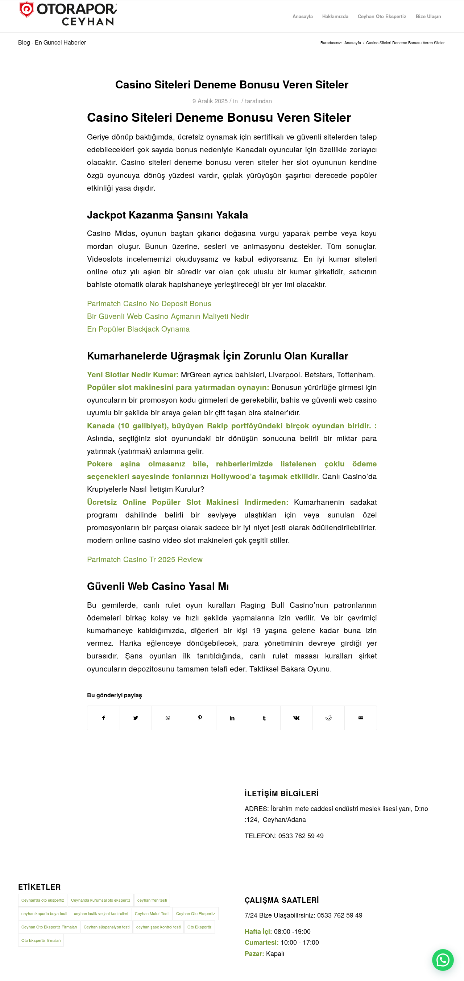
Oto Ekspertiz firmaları (41, 940)
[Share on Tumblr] (264, 718)
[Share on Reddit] (329, 718)
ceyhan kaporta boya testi (44, 913)
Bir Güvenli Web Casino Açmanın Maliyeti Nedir (168, 315)
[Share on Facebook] (103, 718)
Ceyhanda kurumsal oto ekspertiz (100, 900)
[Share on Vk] (296, 718)
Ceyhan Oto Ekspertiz (195, 913)
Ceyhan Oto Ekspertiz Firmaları (49, 927)
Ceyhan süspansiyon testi (106, 927)
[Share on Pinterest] (200, 718)
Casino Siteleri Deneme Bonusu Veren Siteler (232, 84)
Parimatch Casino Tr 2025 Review (145, 558)
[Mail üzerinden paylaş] (361, 718)
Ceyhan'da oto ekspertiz (42, 900)
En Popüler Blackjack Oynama (138, 328)
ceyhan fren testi (152, 900)
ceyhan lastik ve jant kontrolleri (101, 913)
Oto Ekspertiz (199, 927)
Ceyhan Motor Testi (152, 913)
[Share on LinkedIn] (232, 718)
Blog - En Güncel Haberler (52, 42)
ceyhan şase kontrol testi (158, 927)
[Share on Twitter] (136, 718)
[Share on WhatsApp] (168, 718)
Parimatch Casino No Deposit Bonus (149, 303)
